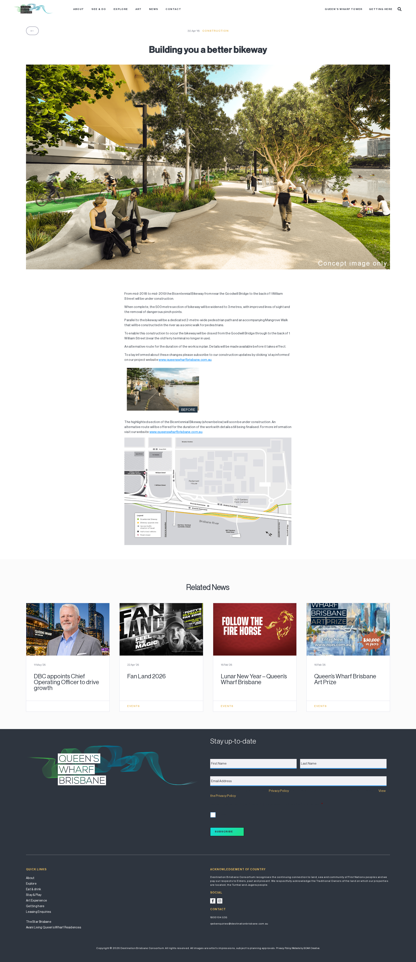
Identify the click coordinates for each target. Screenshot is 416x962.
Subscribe (224, 831)
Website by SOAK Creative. (306, 948)
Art (138, 9)
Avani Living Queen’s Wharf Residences (53, 927)
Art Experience (36, 900)
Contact (173, 9)
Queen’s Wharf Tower (343, 9)
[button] (399, 9)
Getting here (381, 9)
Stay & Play (33, 895)
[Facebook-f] (212, 900)
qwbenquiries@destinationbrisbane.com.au (239, 923)
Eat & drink (33, 889)
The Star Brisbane (38, 921)
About (78, 9)
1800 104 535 (219, 917)
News (153, 9)
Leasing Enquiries (38, 911)
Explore (121, 9)
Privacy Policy (279, 791)
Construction (215, 30)
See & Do (98, 9)
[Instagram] (219, 900)
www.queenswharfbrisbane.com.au (185, 359)
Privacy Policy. (283, 948)
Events (133, 706)
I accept (221, 814)
